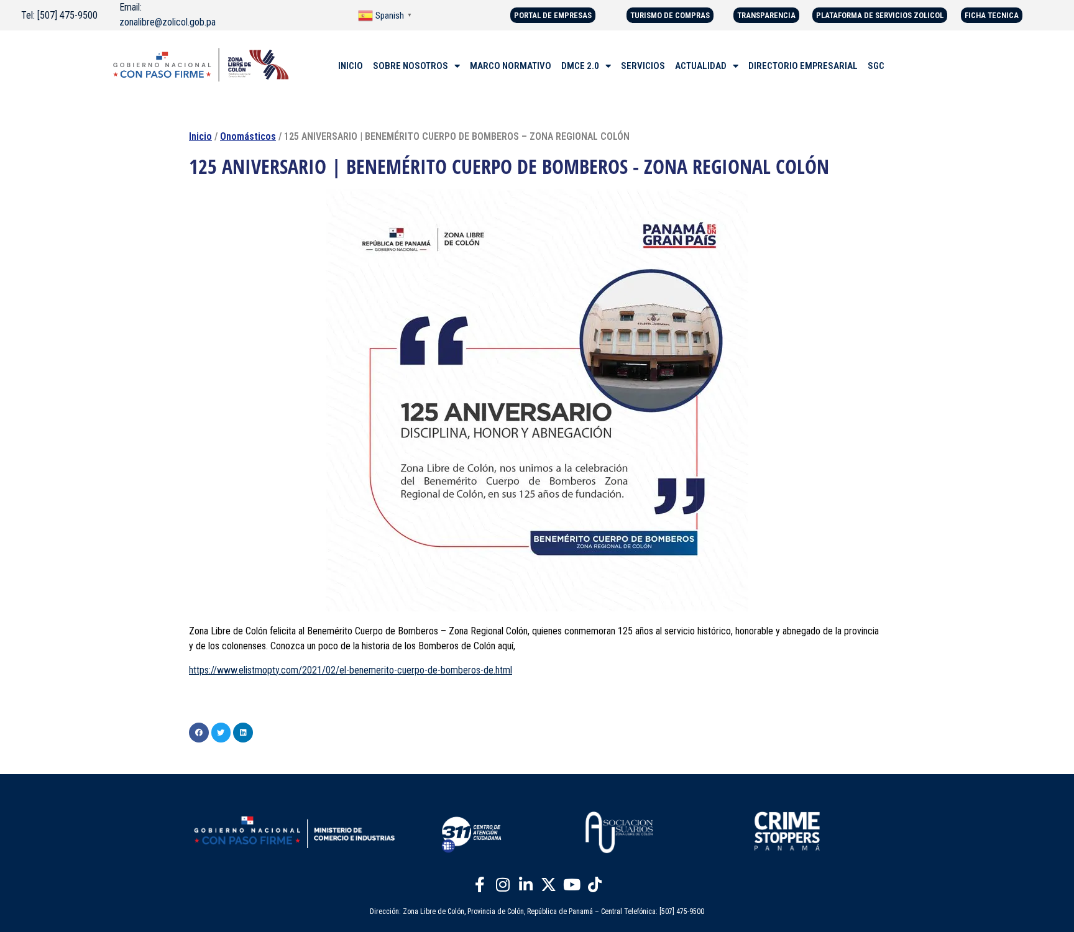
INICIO (350, 65)
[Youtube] (571, 884)
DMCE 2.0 (580, 65)
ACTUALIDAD (701, 65)
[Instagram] (502, 884)
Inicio (200, 136)
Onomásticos (248, 136)
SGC (876, 65)
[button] (199, 732)
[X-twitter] (548, 884)
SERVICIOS (643, 65)
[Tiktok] (594, 884)
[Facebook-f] (479, 884)
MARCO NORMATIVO (510, 65)
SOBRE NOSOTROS (410, 65)
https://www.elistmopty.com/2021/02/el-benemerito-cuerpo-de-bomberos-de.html (350, 670)
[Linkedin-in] (525, 884)
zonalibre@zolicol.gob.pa (167, 22)
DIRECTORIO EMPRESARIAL (803, 65)
